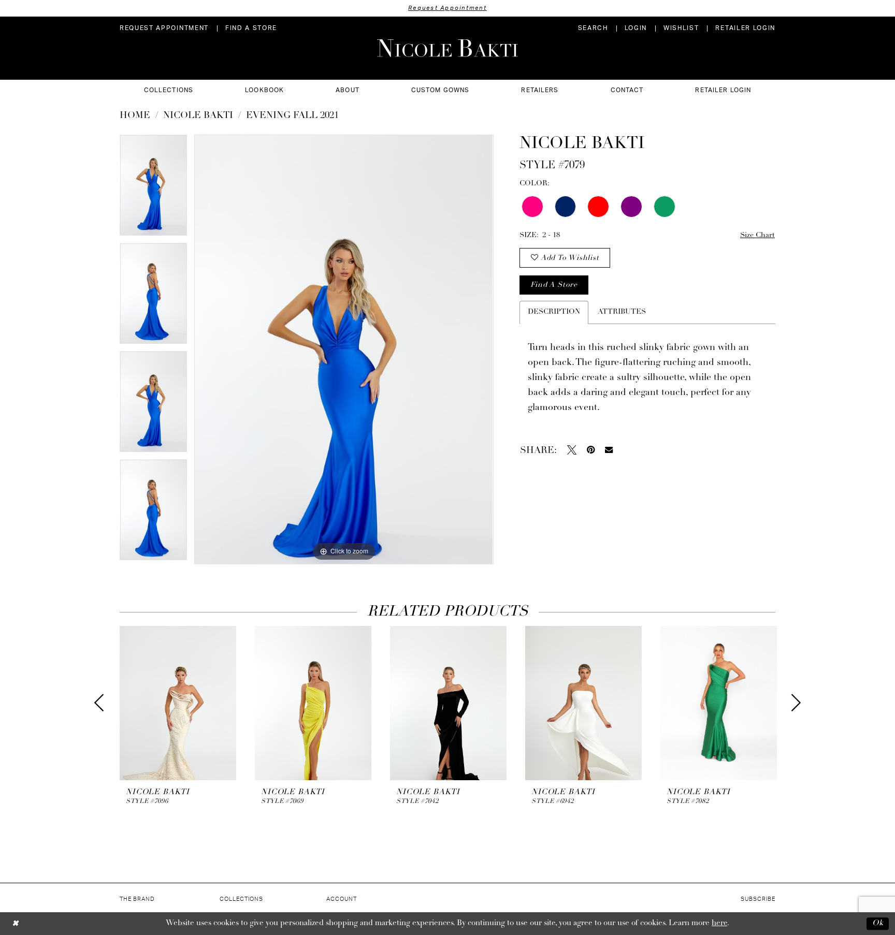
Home (135, 116)
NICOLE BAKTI (198, 116)
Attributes (622, 312)
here (719, 923)
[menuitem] (164, 28)
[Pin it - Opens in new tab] (591, 450)
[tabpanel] (153, 189)
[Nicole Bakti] (447, 48)
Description (554, 312)
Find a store (553, 285)
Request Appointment (447, 8)
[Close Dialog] (15, 923)
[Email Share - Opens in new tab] (609, 450)
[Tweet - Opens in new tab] (571, 450)
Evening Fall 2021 (292, 116)
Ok (878, 923)
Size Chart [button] (757, 235)
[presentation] (178, 703)
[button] (635, 28)
